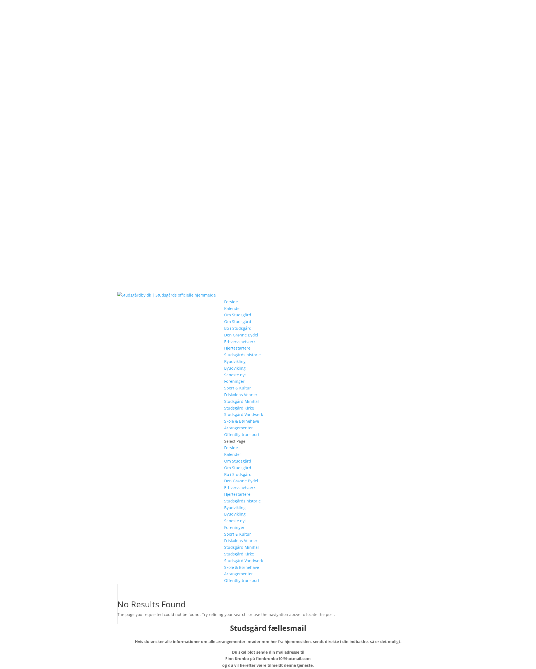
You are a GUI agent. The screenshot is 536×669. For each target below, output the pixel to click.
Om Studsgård (237, 314)
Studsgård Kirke (239, 408)
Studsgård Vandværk (243, 414)
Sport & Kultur (237, 388)
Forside (231, 301)
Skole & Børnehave (241, 421)
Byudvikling (235, 361)
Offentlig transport (241, 434)
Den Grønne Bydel (241, 335)
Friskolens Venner (240, 394)
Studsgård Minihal (241, 401)
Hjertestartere (237, 348)
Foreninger (234, 381)
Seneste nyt (235, 374)
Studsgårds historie (242, 354)
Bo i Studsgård (238, 328)
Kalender (232, 308)
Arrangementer (238, 427)
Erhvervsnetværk (239, 341)
